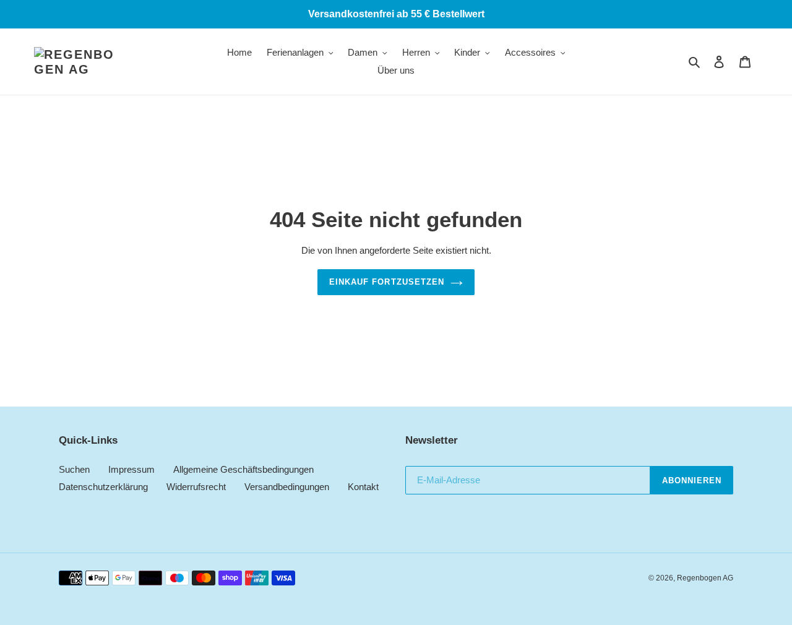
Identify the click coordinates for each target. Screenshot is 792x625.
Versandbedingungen (286, 486)
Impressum (131, 469)
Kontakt (363, 486)
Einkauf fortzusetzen (386, 282)
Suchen (74, 469)
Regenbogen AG (705, 578)
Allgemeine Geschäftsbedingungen (243, 469)
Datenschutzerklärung (103, 486)
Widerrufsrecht (196, 486)
